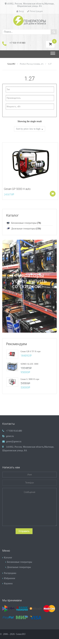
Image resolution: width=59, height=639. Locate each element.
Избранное (9, 578)
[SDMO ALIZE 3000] (12, 366)
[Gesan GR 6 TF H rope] (12, 354)
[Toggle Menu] (52, 54)
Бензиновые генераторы (23, 223)
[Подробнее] (30, 163)
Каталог (8, 557)
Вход (21, 11)
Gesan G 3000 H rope (30, 379)
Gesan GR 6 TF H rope (31, 351)
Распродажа (10, 573)
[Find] (54, 31)
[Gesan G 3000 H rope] (12, 381)
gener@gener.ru (13, 441)
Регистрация (36, 11)
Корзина (8, 583)
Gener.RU (11, 64)
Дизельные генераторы (23, 228)
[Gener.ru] (30, 20)
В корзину (53, 194)
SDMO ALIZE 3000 (29, 364)
